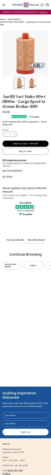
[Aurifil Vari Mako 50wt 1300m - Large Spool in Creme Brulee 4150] (19, 83)
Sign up (25, 432)
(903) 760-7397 (15, 470)
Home (2, 19)
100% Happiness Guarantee (14, 160)
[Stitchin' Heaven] (25, 5)
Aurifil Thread (13, 19)
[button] (42, 5)
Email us (6, 473)
